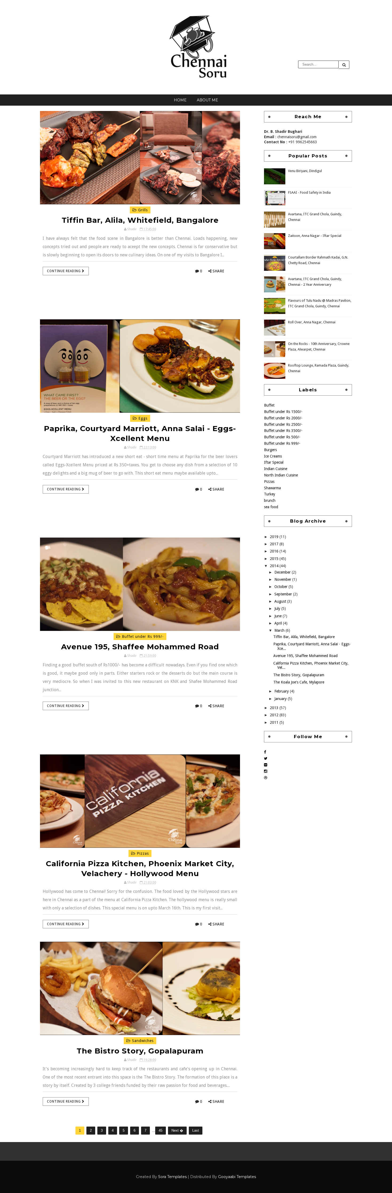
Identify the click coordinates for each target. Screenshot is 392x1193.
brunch (269, 500)
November (283, 579)
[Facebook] (265, 752)
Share (218, 271)
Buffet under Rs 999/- (142, 636)
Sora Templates (172, 1176)
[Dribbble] (265, 778)
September (283, 594)
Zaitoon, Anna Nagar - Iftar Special (314, 236)
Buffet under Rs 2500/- (283, 424)
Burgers (270, 450)
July (277, 608)
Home (180, 100)
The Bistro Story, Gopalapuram (140, 1050)
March (280, 630)
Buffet (269, 405)
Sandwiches (142, 1041)
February (282, 691)
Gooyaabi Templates (237, 1176)
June (278, 616)
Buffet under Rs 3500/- (283, 430)
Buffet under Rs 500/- (282, 437)
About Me (207, 100)
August (280, 601)
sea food (271, 507)
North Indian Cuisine (281, 475)
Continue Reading (64, 271)
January (281, 699)
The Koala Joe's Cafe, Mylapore (298, 682)
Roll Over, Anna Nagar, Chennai (311, 322)
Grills (142, 210)
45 (160, 1130)
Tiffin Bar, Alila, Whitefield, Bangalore (140, 220)
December (283, 572)
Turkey (269, 494)
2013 (274, 708)
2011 (274, 722)
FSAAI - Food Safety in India (309, 192)
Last (195, 1130)
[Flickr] (265, 765)
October (281, 586)
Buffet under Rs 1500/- (283, 411)
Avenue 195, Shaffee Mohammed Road (140, 646)
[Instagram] (265, 771)
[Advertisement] (140, 304)
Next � (177, 1130)
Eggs (142, 418)
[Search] (344, 65)
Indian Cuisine (275, 469)
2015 (274, 558)
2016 (274, 551)
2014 (274, 566)
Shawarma (272, 488)
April (278, 623)
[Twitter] (265, 758)
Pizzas (142, 853)
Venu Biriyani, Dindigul (305, 171)
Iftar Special (273, 462)
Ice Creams (273, 456)
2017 (274, 544)
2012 (274, 715)
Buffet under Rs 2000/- (283, 418)
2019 (274, 537)
